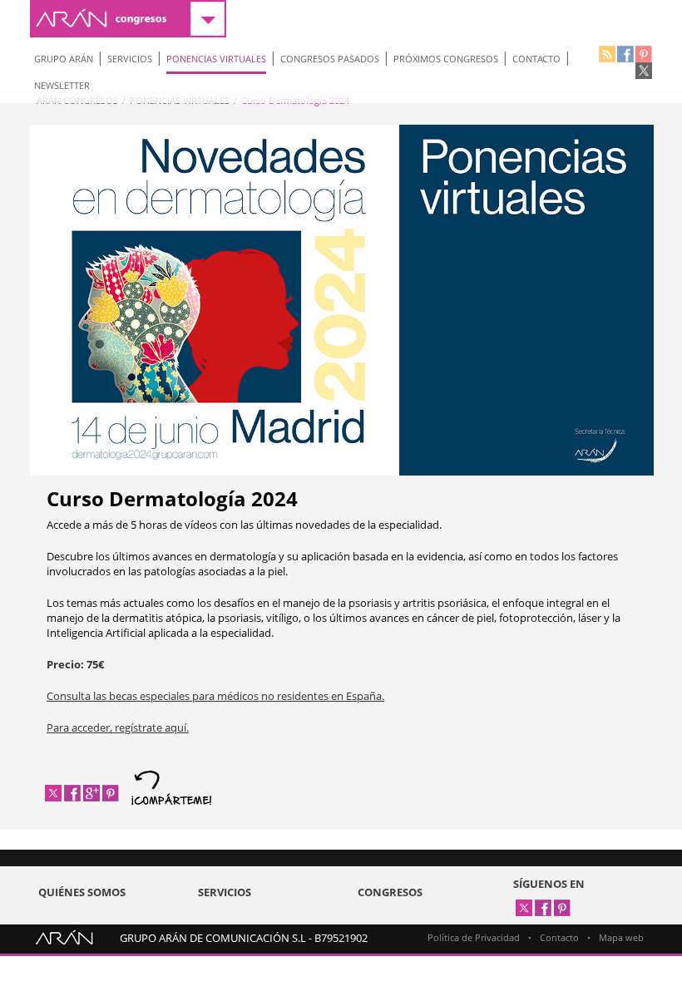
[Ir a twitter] (643, 70)
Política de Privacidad (473, 937)
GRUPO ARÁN (63, 58)
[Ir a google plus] (91, 793)
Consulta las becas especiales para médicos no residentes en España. (215, 695)
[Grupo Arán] (64, 941)
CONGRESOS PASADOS (329, 58)
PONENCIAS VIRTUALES (216, 58)
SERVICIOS (129, 58)
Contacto (559, 937)
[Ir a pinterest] (643, 54)
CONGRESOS (390, 892)
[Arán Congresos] (128, 18)
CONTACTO (536, 58)
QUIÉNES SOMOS (82, 892)
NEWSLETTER (62, 85)
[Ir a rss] (607, 54)
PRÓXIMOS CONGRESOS (445, 58)
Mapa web (621, 937)
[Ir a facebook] (625, 54)
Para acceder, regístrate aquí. (118, 727)
